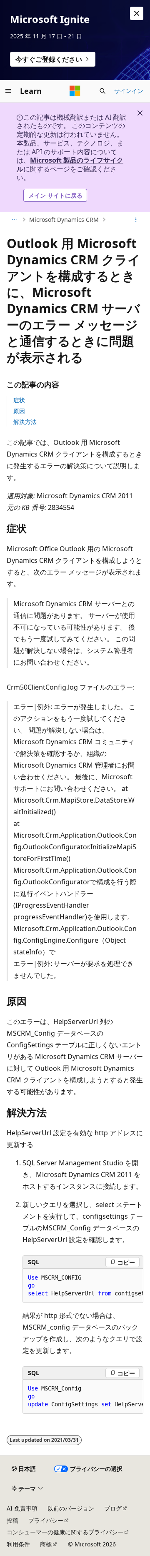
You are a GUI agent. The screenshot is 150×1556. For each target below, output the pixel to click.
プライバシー (45, 1520)
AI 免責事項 (22, 1508)
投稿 (12, 1520)
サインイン (128, 91)
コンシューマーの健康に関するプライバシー (65, 1532)
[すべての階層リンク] (14, 219)
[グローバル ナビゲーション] (8, 90)
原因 (19, 411)
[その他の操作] (136, 219)
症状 (19, 400)
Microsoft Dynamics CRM (64, 219)
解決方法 (25, 422)
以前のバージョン (71, 1508)
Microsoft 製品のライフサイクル (70, 164)
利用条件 (18, 1544)
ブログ (113, 1508)
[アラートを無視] (136, 13)
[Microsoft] (75, 90)
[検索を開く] (102, 90)
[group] (82, 1286)
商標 (46, 1544)
